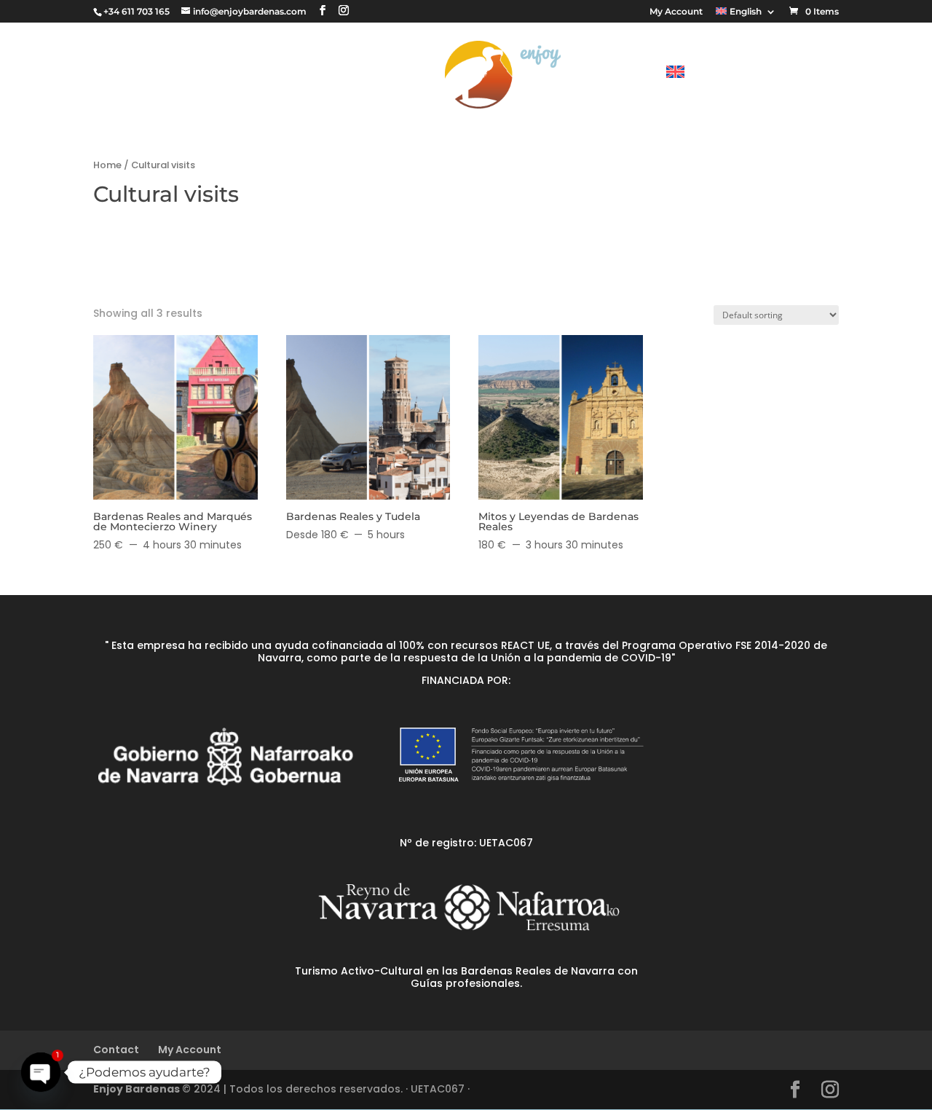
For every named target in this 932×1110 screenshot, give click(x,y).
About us (388, 75)
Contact (617, 75)
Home (107, 165)
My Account (676, 12)
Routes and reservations (232, 75)
